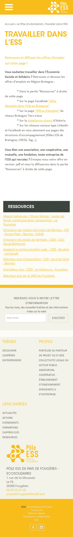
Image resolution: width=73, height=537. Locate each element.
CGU (36, 520)
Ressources (9, 437)
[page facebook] (33, 527)
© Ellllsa (48, 507)
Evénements (10, 422)
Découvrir (9, 350)
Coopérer (8, 355)
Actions (7, 418)
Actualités (9, 413)
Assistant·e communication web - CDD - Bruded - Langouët (36, 252)
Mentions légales (36, 513)
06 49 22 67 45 (16, 490)
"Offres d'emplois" (47, 111)
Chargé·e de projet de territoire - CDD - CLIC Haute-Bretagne (33, 242)
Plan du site (36, 510)
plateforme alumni (40, 120)
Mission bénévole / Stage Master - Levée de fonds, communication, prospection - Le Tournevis (33, 220)
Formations (10, 427)
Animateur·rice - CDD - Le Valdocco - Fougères (35, 270)
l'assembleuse (34, 507)
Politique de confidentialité (36, 517)
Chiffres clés (10, 432)
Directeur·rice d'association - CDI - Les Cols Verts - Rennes (36, 261)
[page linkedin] (41, 527)
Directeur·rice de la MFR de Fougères (29, 276)
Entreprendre (11, 360)
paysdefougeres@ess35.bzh (25, 494)
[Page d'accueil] (58, 7)
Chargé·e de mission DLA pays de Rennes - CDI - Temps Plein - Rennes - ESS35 (36, 232)
